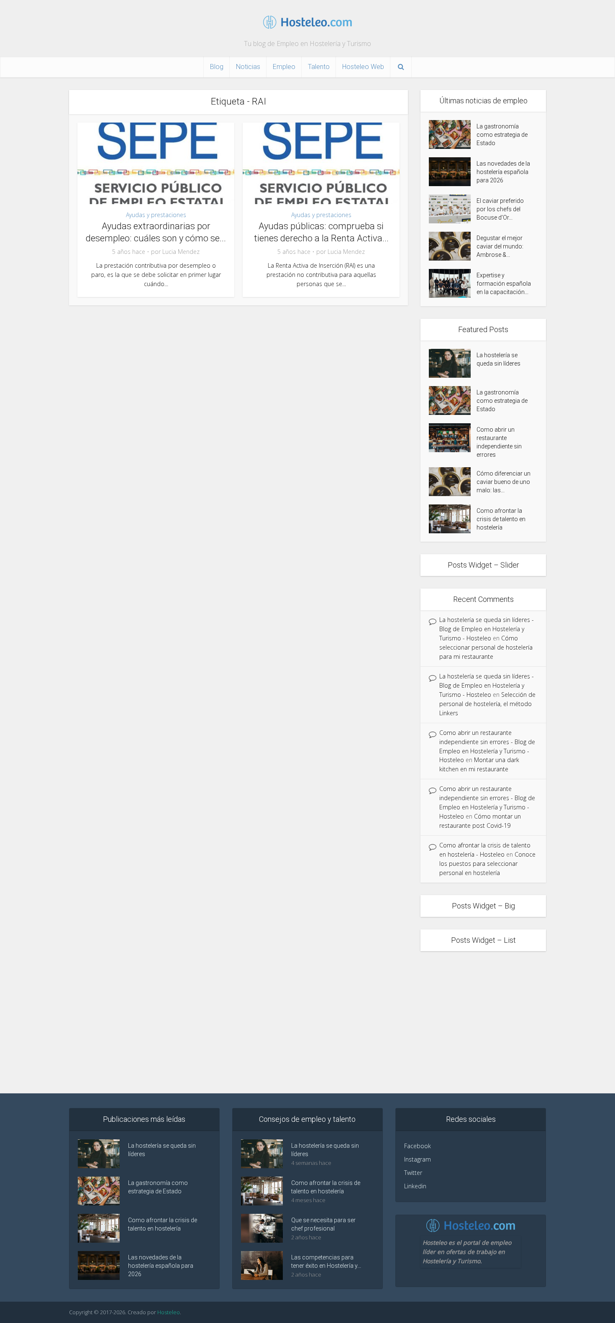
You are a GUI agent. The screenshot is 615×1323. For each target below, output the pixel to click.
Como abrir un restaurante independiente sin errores (499, 442)
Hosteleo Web (363, 67)
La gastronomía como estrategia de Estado (502, 134)
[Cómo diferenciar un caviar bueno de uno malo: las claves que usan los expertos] (453, 481)
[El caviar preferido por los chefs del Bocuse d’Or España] (453, 208)
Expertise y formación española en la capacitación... (504, 283)
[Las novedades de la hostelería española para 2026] (453, 171)
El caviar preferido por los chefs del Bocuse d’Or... (500, 209)
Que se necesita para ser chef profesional (323, 1224)
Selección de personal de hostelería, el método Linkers (487, 704)
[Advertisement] (307, 1022)
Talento (319, 67)
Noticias (248, 67)
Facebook (417, 1146)
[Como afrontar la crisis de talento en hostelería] (453, 518)
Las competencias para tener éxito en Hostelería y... (326, 1261)
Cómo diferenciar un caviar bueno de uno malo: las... (503, 482)
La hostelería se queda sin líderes (498, 359)
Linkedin (415, 1186)
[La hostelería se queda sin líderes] (453, 363)
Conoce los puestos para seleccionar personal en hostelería (487, 863)
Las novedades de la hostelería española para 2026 (503, 172)
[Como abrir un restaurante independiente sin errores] (453, 437)
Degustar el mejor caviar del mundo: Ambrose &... (500, 246)
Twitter (413, 1173)
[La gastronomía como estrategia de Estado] (453, 134)
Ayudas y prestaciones (156, 215)
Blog (216, 67)
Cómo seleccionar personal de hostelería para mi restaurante (486, 647)
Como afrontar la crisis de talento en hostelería (501, 519)
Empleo (284, 67)
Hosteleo (168, 1312)
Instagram (417, 1159)
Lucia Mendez (181, 252)
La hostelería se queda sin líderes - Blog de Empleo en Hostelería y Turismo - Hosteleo (486, 629)
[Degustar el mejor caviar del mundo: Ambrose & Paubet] (453, 246)
